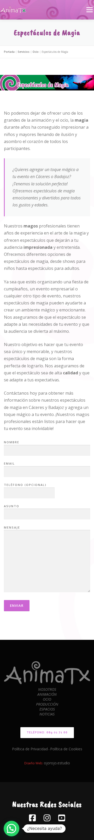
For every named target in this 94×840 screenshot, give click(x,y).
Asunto (11, 506)
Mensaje (12, 527)
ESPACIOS (47, 709)
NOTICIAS (47, 714)
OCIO (47, 699)
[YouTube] (62, 818)
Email (9, 463)
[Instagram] (47, 818)
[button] (11, 828)
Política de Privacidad (30, 748)
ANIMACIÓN (47, 694)
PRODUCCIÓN (47, 704)
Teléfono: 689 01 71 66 (47, 732)
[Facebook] (32, 818)
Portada (9, 52)
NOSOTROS (47, 689)
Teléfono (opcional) (25, 485)
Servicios (24, 52)
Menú (89, 9)
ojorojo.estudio (57, 762)
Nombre (11, 442)
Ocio (36, 52)
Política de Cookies (66, 748)
